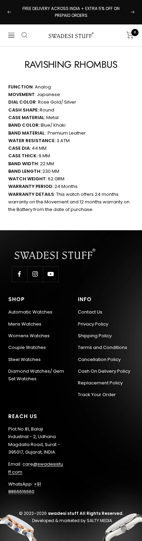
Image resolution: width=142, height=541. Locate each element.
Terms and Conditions (102, 347)
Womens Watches (29, 335)
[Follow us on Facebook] (19, 274)
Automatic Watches (30, 312)
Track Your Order (97, 394)
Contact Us (90, 312)
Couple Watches (27, 347)
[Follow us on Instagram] (35, 274)
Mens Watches (24, 324)
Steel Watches (24, 359)
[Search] (24, 35)
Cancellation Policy (99, 359)
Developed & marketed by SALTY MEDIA (72, 520)
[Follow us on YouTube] (50, 274)
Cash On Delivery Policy (104, 371)
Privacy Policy (93, 324)
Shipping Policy (95, 335)
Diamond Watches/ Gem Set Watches (36, 375)
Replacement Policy (100, 383)
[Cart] (130, 35)
